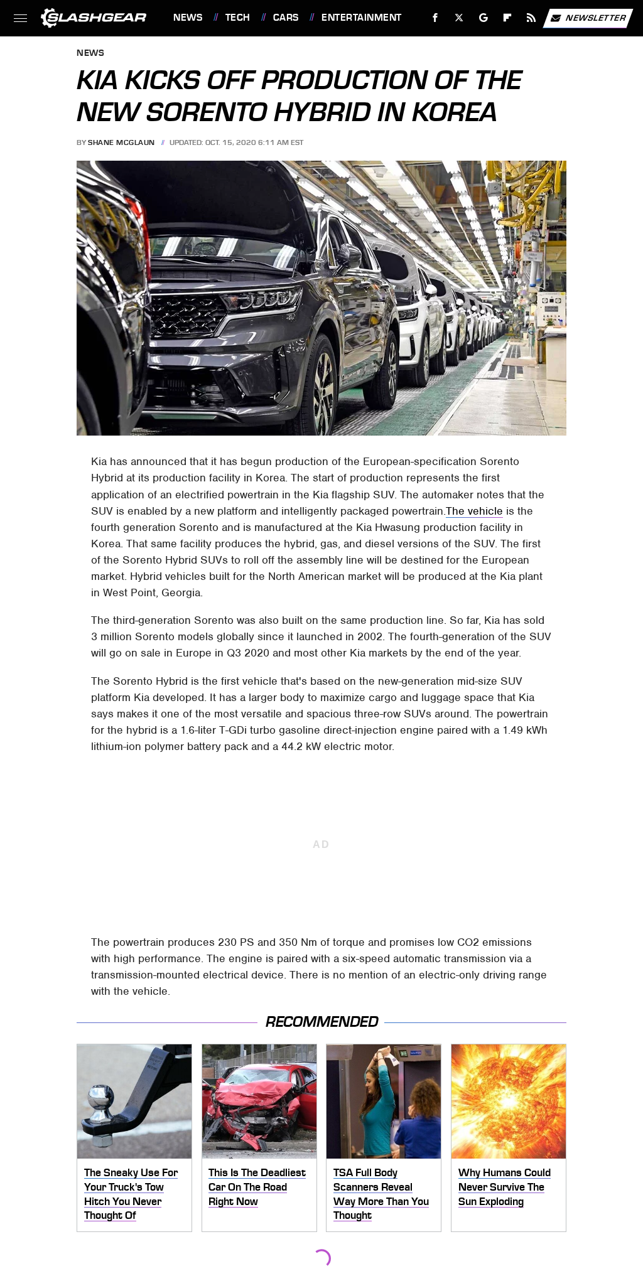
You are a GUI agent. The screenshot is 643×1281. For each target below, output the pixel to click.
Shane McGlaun (121, 142)
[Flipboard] (508, 18)
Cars (286, 17)
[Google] (484, 18)
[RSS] (531, 18)
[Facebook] (435, 18)
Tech (238, 17)
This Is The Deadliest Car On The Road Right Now (257, 1186)
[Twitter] (459, 18)
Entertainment (361, 17)
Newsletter (596, 17)
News (187, 17)
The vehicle (474, 511)
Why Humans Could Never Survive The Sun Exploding (504, 1186)
